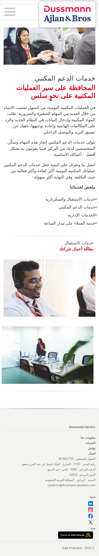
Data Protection (72, 548)
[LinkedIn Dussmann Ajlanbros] (90, 503)
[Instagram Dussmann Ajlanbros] (90, 509)
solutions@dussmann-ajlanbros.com (71, 485)
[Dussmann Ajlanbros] (75, 535)
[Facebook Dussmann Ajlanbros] (90, 516)
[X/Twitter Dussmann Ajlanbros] (90, 522)
